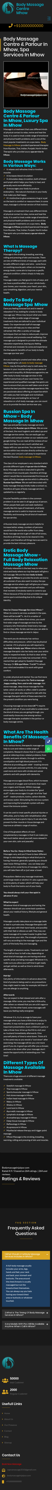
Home (7, 1413)
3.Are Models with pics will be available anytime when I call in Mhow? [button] (24, 1325)
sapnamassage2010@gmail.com (21, 1469)
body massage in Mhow (30, 456)
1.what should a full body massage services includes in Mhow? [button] (22, 1255)
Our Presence (10, 1425)
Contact (8, 1431)
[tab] (26, 1255)
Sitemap (8, 1442)
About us (8, 1419)
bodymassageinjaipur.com (19, 1475)
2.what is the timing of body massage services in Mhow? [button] (25, 1314)
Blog (6, 1436)
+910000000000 (28, 25)
